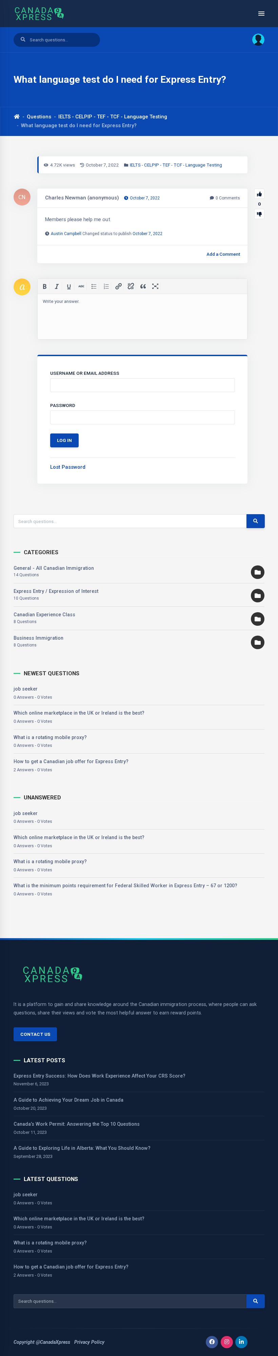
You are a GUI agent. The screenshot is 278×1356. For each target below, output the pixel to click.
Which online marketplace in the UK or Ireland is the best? (79, 713)
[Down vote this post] (259, 214)
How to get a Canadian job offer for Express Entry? (71, 761)
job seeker (26, 689)
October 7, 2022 (147, 233)
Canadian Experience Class (44, 614)
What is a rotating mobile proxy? (50, 737)
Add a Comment (223, 254)
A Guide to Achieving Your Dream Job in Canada (68, 1100)
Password (62, 405)
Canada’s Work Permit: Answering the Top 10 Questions (77, 1124)
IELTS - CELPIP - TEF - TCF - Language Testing (112, 117)
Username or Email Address (84, 373)
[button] (255, 39)
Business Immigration (38, 638)
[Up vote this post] (259, 194)
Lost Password (67, 467)
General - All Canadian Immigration (54, 568)
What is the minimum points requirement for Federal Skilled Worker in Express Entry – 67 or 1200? (125, 885)
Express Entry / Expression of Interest (56, 591)
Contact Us (35, 1034)
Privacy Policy (89, 1342)
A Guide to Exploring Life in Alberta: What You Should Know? (82, 1148)
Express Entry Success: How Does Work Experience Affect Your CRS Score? (99, 1076)
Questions (39, 117)
